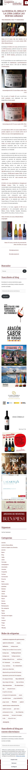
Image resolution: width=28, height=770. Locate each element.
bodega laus (6, 653)
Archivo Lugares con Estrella (9, 547)
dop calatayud (20, 678)
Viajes (3, 623)
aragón (18, 643)
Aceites (3, 542)
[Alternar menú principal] (26, 2)
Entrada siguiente (14, 254)
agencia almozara (8, 643)
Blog (3, 19)
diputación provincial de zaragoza (12, 675)
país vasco (16, 708)
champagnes (5, 564)
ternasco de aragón (17, 715)
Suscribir (5, 296)
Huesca (14, 702)
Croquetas (4, 572)
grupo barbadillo (18, 698)
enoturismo (4, 576)
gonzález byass (7, 698)
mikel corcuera (7, 708)
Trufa (2, 618)
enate (20, 695)
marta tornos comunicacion (11, 705)
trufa (4, 718)
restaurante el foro (8, 712)
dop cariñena (20, 682)
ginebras (3, 586)
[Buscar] (25, 271)
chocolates (4, 567)
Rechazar (14, 763)
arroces (3, 550)
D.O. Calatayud (6, 662)
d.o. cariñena (16, 662)
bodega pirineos (16, 653)
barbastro (5, 646)
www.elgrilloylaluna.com (16, 134)
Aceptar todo (14, 759)
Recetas (3, 603)
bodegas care (6, 656)
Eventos (3, 579)
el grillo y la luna (7, 692)
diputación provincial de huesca (12, 672)
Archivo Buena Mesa (7, 545)
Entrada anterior (14, 250)
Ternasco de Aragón (6, 615)
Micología (4, 596)
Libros (3, 593)
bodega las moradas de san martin (12, 649)
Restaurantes (8, 19)
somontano (6, 715)
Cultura (3, 574)
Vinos (12, 19)
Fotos (2, 581)
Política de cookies (20, 756)
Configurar (14, 766)
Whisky (3, 627)
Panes (3, 598)
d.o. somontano (17, 665)
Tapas (3, 610)
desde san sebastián (8, 669)
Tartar (3, 613)
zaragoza (6, 722)
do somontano (19, 685)
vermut (3, 620)
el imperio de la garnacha (9, 695)
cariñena (19, 659)
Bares (2, 552)
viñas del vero (12, 718)
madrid (22, 702)
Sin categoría (5, 608)
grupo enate (6, 702)
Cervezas (3, 562)
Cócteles (3, 569)
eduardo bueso (11, 688)
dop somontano (7, 685)
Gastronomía (5, 584)
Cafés (2, 557)
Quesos (3, 601)
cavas (2, 559)
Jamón (3, 591)
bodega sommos (16, 656)
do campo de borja (8, 678)
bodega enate (14, 646)
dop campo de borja (8, 682)
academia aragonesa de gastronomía (13, 639)
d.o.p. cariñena (6, 665)
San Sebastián (19, 712)
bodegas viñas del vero (8, 659)
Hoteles (3, 589)
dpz (4, 688)
